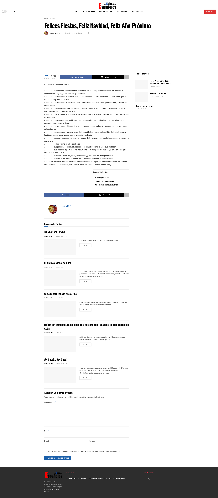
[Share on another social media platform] (126, 77)
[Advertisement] (109, 52)
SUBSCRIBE (210, 12)
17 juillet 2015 (142, 109)
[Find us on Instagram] (18, 11)
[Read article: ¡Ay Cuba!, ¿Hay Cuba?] (60, 375)
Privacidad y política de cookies (100, 479)
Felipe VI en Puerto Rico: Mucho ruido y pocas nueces (160, 82)
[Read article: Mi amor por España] (60, 247)
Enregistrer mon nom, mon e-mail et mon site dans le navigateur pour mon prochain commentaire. (83, 451)
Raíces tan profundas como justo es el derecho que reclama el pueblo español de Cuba (86, 326)
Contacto (83, 479)
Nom (46, 431)
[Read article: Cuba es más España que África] (60, 309)
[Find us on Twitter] (14, 11)
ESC (76, 11)
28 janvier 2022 (156, 86)
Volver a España (88, 11)
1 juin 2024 (59, 333)
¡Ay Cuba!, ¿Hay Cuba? (56, 359)
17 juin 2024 (59, 236)
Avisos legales (71, 479)
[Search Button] (200, 11)
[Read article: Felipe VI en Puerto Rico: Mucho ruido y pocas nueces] (141, 84)
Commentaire (50, 402)
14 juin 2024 (59, 298)
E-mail (47, 441)
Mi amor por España (102, 177)
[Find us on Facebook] (10, 11)
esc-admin (55, 33)
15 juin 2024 (59, 267)
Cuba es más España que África (106, 184)
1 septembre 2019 (157, 96)
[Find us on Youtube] (22, 11)
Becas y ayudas (121, 11)
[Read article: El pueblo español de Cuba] (60, 278)
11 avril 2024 (59, 364)
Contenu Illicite (120, 479)
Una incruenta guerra (144, 106)
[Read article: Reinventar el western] (141, 97)
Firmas (52, 18)
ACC (50, 482)
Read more (86, 245)
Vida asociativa (105, 11)
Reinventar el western (158, 93)
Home (46, 18)
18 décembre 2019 (69, 33)
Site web (92, 441)
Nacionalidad (137, 11)
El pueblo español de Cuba (104, 181)
